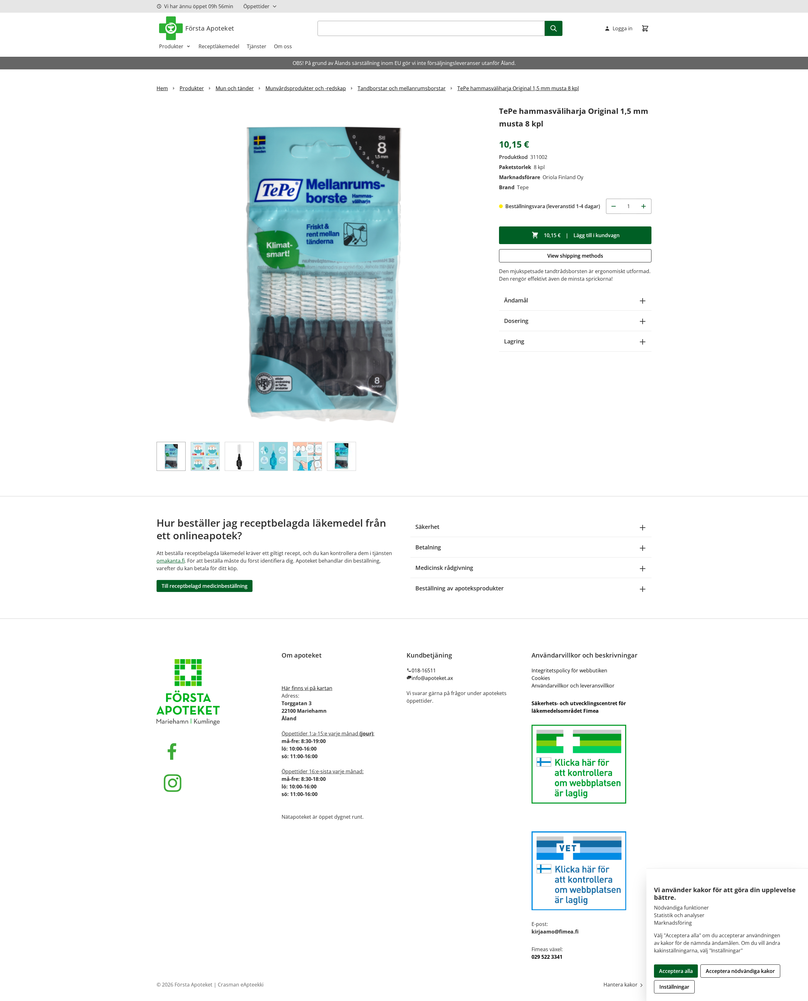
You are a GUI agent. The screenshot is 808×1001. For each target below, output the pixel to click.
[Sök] (553, 28)
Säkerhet (427, 526)
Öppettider (256, 6)
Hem (162, 88)
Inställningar (674, 986)
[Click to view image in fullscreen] (321, 269)
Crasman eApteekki (241, 984)
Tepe (523, 187)
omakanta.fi (171, 560)
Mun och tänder (235, 88)
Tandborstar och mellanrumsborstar (402, 88)
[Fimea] (591, 764)
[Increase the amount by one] (643, 206)
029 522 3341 (547, 956)
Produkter (171, 46)
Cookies (541, 678)
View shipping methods (575, 255)
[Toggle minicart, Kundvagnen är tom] (645, 28)
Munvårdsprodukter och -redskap (305, 88)
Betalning (428, 547)
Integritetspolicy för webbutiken (569, 670)
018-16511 (424, 670)
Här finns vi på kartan (307, 688)
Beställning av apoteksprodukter (459, 588)
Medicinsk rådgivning (444, 567)
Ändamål (516, 300)
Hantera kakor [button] (621, 984)
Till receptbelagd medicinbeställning (204, 585)
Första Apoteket (209, 28)
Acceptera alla (676, 971)
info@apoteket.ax (432, 678)
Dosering (516, 321)
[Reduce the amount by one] (613, 206)
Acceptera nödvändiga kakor (740, 971)
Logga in (623, 28)
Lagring (514, 341)
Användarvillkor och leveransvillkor (573, 685)
